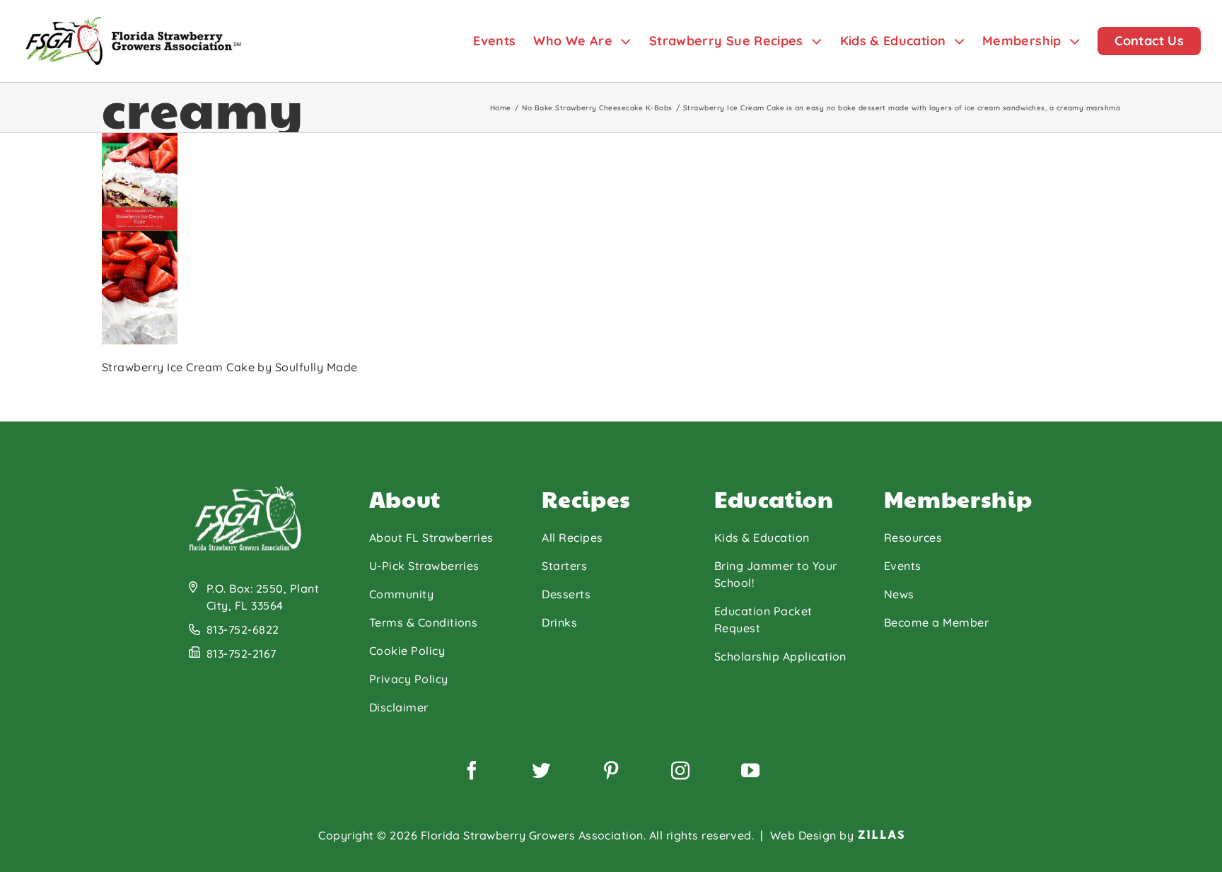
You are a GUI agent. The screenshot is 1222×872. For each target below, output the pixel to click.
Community (401, 594)
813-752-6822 (242, 629)
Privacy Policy (408, 679)
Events (902, 566)
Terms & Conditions (423, 622)
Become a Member (936, 622)
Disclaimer (399, 707)
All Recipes (572, 537)
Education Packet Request (763, 619)
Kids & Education (762, 537)
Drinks (559, 622)
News (899, 594)
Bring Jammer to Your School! (775, 574)
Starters (564, 566)
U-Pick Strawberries (424, 566)
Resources (913, 537)
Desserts (566, 594)
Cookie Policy (407, 651)
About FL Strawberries (431, 537)
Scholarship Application (780, 656)
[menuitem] (503, 41)
